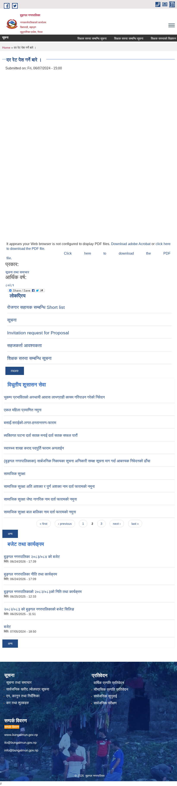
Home (6, 47)
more (15, 371)
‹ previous (65, 523)
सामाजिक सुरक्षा (14, 474)
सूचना (12, 319)
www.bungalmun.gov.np (21, 735)
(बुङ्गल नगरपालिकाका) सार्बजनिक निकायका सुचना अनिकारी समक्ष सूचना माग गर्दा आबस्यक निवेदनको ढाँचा (77, 461)
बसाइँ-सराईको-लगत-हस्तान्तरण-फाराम (30, 423)
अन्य (10, 534)
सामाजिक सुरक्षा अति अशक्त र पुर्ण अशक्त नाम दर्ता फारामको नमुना (49, 486)
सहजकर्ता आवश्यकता (24, 345)
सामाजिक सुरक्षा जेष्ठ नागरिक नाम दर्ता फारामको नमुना (40, 499)
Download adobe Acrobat (131, 244)
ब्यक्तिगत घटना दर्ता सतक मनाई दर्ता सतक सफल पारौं (40, 435)
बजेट (7, 627)
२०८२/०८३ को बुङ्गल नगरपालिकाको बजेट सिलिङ (39, 609)
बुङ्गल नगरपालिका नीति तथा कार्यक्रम (30, 574)
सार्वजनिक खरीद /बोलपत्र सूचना (27, 689)
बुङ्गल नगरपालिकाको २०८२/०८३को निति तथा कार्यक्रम (43, 592)
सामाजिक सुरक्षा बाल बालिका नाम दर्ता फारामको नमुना (40, 512)
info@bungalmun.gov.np (21, 750)
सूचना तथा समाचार (17, 272)
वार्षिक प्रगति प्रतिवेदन (109, 683)
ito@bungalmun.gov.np (20, 742)
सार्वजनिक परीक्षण (105, 703)
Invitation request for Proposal (38, 332)
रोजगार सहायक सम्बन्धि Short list (36, 307)
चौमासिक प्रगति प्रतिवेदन (111, 689)
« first (43, 523)
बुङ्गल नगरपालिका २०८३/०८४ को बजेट (32, 557)
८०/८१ (9, 285)
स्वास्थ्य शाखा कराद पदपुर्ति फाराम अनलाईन (34, 448)
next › (117, 523)
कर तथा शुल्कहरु (17, 703)
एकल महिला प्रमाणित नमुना (22, 410)
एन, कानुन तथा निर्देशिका (23, 696)
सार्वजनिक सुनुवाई (105, 696)
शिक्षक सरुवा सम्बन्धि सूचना (84, 38)
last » (135, 523)
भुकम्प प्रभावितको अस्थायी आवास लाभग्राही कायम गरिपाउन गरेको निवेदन (54, 397)
